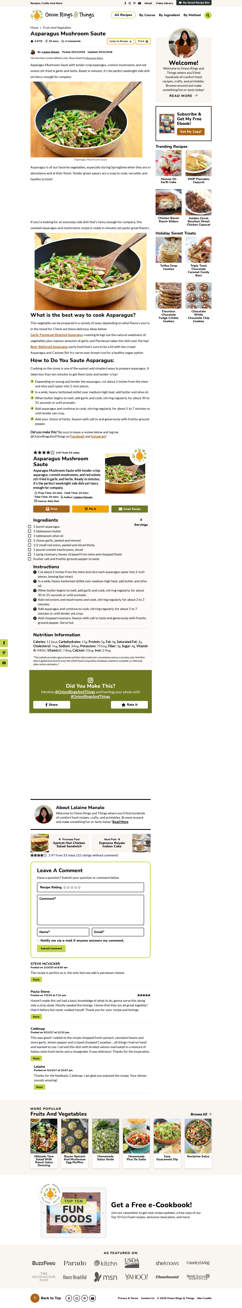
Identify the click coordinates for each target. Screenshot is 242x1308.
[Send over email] (4, 663)
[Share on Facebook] (4, 643)
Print (141, 41)
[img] (125, 3)
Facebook (77, 436)
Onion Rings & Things (62, 15)
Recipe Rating (51, 887)
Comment (47, 898)
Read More (120, 822)
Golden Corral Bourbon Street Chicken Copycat (198, 221)
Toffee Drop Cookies (168, 267)
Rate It (132, 704)
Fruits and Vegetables (57, 27)
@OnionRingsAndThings (75, 692)
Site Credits (204, 1298)
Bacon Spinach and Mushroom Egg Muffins (75, 1159)
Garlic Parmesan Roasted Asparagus (56, 335)
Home (34, 27)
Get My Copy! (190, 131)
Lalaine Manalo (83, 497)
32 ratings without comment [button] (97, 855)
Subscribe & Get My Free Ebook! (189, 118)
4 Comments (73, 41)
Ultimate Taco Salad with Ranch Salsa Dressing (44, 1160)
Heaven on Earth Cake (168, 180)
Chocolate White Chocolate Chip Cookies (198, 316)
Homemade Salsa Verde (105, 1157)
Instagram (98, 436)
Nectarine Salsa (198, 1156)
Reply (36, 979)
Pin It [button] (92, 509)
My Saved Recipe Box (196, 2)
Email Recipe (132, 509)
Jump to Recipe (118, 41)
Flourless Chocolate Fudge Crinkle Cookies (168, 316)
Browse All (199, 1114)
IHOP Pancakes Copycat (198, 180)
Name (44, 932)
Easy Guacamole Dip (167, 1157)
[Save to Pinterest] (4, 653)
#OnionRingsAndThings (90, 696)
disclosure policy (94, 58)
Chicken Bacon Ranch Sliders (168, 219)
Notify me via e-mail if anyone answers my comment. (82, 940)
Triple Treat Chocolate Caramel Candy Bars (198, 270)
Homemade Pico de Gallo (136, 1157)
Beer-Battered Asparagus (49, 347)
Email (99, 932)
